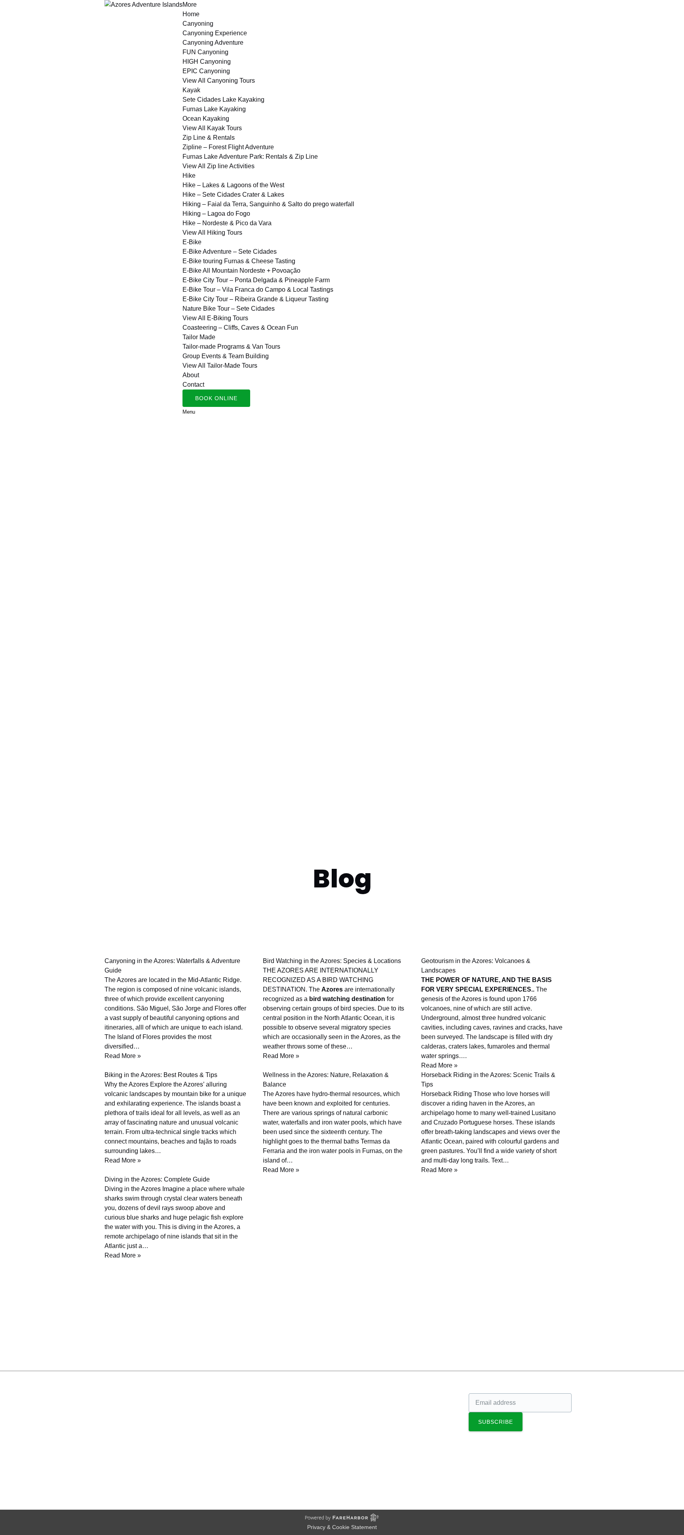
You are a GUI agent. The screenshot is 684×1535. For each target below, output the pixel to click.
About (190, 375)
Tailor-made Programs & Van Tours (231, 346)
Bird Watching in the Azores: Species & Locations (332, 960)
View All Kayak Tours (212, 128)
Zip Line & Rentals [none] (208, 137)
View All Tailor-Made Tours (219, 365)
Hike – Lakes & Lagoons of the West (233, 185)
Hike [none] (189, 175)
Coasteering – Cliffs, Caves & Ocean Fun (240, 327)
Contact (193, 384)
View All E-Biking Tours (215, 318)
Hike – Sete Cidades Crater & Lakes (233, 194)
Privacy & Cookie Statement (342, 1527)
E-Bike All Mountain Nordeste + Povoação (241, 270)
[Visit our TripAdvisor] (120, 1443)
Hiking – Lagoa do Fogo (216, 213)
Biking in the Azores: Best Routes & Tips (160, 1074)
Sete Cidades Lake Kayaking (223, 99)
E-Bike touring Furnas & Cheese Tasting (238, 261)
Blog (14, 1350)
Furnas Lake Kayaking (214, 109)
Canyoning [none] (197, 23)
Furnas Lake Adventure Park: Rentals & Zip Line (250, 156)
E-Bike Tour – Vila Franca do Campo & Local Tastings (257, 289)
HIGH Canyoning (206, 61)
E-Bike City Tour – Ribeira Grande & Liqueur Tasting (255, 299)
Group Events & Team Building (225, 356)
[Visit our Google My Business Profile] (117, 1418)
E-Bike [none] (191, 242)
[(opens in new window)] (370, 1470)
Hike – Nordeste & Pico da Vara (227, 223)
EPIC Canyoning (206, 71)
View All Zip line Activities (218, 166)
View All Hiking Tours (212, 232)
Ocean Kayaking (205, 118)
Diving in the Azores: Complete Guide (157, 1179)
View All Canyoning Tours (218, 80)
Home (191, 14)
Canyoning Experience (214, 33)
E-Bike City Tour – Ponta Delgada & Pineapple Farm (256, 280)
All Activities (367, 1407)
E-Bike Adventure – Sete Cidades (229, 251)
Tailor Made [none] (198, 337)
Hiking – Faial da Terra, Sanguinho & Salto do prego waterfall (268, 204)
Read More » (122, 1055)
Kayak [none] (191, 90)
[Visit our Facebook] (117, 1406)
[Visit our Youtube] (116, 1455)
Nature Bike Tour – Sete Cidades (228, 308)
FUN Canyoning (205, 52)
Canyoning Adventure (212, 42)
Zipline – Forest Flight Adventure (228, 147)
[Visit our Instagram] (117, 1430)
